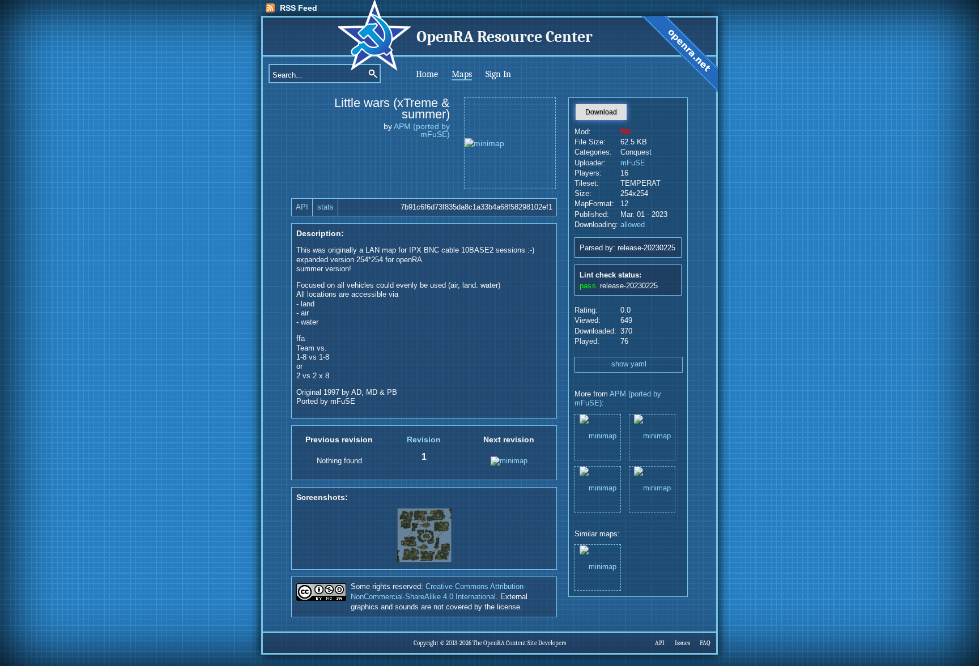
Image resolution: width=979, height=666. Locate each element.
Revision (424, 439)
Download (601, 112)
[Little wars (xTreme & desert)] (652, 488)
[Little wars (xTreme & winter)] (597, 436)
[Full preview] (510, 143)
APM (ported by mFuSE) (422, 130)
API (302, 207)
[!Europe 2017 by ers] (597, 566)
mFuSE (632, 163)
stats (325, 207)
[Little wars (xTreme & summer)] (652, 436)
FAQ (705, 643)
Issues (682, 643)
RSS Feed (298, 7)
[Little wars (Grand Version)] (597, 488)
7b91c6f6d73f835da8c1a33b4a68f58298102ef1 (476, 207)
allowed (632, 225)
